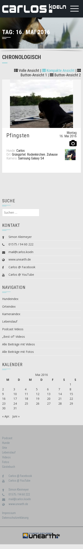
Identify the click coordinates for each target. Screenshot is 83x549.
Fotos (5, 462)
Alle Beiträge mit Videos (18, 344)
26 (37, 403)
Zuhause (52, 154)
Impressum (9, 513)
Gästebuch (8, 466)
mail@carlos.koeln (21, 252)
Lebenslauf (9, 321)
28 (60, 403)
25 (26, 403)
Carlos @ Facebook (22, 267)
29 (71, 403)
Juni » (16, 416)
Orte (4, 447)
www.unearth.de (20, 259)
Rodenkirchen (36, 154)
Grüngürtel (19, 154)
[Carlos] (70, 154)
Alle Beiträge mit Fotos (18, 352)
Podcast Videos (12, 329)
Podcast (7, 438)
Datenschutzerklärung (15, 517)
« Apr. (6, 416)
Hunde (6, 443)
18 (26, 399)
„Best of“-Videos (13, 337)
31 (15, 408)
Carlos (20, 151)
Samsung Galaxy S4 (31, 158)
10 (15, 394)
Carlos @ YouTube (21, 274)
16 (4, 399)
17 (15, 399)
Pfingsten (18, 135)
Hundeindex (10, 299)
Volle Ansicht (28, 70)
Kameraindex (11, 314)
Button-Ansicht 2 (67, 75)
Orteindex (9, 306)
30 (4, 408)
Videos (6, 457)
